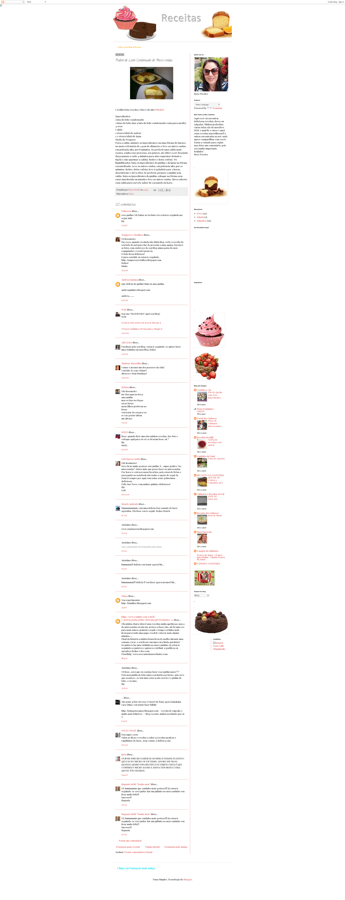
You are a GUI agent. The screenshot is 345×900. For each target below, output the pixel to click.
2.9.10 (124, 225)
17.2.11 (124, 533)
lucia (123, 754)
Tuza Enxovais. (204, 531)
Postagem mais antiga (176, 846)
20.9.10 (125, 333)
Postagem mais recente (128, 846)
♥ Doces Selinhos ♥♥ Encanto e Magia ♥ (141, 328)
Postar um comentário (130, 840)
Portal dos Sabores (207, 418)
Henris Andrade (129, 504)
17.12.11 (124, 744)
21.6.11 (124, 688)
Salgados (201, 220)
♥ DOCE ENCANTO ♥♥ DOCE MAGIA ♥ (141, 322)
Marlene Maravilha (131, 363)
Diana (124, 596)
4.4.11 (124, 607)
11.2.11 (124, 515)
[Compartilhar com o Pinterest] (169, 190)
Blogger (188, 879)
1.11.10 (124, 422)
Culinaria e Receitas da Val (210, 494)
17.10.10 (125, 377)
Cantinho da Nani (206, 456)
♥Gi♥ (123, 309)
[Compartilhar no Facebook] (167, 190)
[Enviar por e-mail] (159, 190)
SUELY (124, 432)
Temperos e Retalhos (132, 234)
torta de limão (215, 515)
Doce (131, 193)
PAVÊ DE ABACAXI (212, 497)
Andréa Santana (129, 279)
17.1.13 (124, 804)
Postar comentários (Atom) (138, 852)
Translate (217, 108)
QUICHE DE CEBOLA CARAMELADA (215, 480)
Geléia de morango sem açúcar (215, 442)
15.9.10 (124, 270)
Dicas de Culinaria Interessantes (215, 423)
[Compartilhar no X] (164, 190)
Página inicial (152, 846)
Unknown (126, 211)
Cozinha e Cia (204, 390)
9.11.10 (124, 449)
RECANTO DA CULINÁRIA (210, 475)
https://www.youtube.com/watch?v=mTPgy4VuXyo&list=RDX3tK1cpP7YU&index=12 (147, 618)
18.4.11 (124, 658)
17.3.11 (124, 550)
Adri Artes (126, 342)
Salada (200, 217)
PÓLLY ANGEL (129, 730)
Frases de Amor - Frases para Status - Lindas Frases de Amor (211, 557)
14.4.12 (124, 774)
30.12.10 (125, 494)
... (122, 697)
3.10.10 (124, 353)
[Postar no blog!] (162, 190)
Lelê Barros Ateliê (131, 459)
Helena (125, 387)
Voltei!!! (200, 411)
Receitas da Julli (205, 437)
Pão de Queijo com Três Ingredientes (215, 395)
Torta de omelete (216, 458)
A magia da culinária (207, 550)
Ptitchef (159, 109)
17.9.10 (124, 300)
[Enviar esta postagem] (154, 189)
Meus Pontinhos (205, 408)
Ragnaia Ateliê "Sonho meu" (135, 784)
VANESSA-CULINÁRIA (208, 563)
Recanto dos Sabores (208, 513)
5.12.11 (124, 720)
